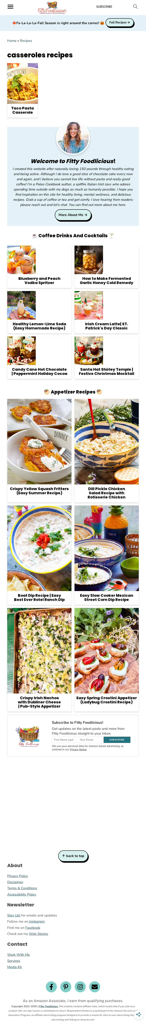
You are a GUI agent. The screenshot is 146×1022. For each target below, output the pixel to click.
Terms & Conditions (22, 888)
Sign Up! (13, 915)
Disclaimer (15, 882)
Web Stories (38, 934)
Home (12, 40)
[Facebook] (51, 986)
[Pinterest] (65, 986)
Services (13, 961)
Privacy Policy (17, 876)
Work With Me (18, 954)
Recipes (26, 40)
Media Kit (14, 967)
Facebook (32, 927)
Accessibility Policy (21, 894)
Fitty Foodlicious (49, 1006)
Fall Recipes (118, 22)
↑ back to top (73, 856)
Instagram (36, 921)
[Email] (94, 986)
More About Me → (73, 215)
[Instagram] (80, 986)
